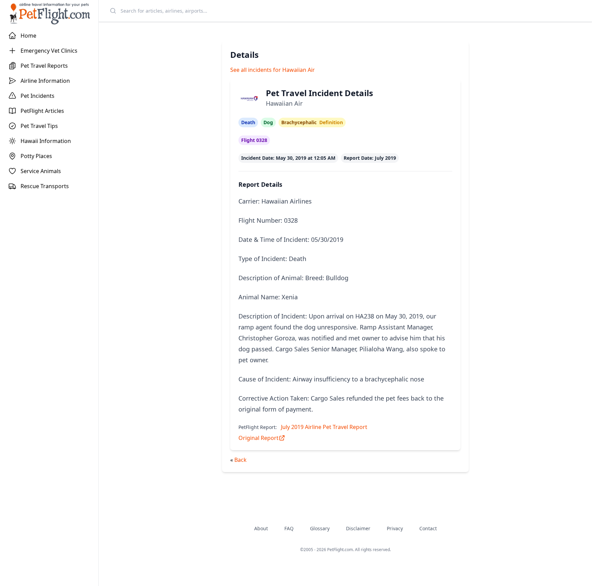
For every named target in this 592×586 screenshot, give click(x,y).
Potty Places (36, 156)
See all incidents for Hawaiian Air (272, 70)
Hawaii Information (46, 141)
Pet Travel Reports (44, 65)
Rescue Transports (45, 186)
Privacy (395, 528)
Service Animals (41, 171)
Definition (331, 122)
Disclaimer (358, 528)
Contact (428, 528)
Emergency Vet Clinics (49, 50)
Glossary (320, 528)
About (261, 528)
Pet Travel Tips (39, 126)
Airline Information (45, 80)
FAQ (289, 528)
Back (240, 460)
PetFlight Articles (42, 111)
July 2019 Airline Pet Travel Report (324, 427)
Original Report (258, 438)
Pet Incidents (37, 96)
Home (28, 35)
